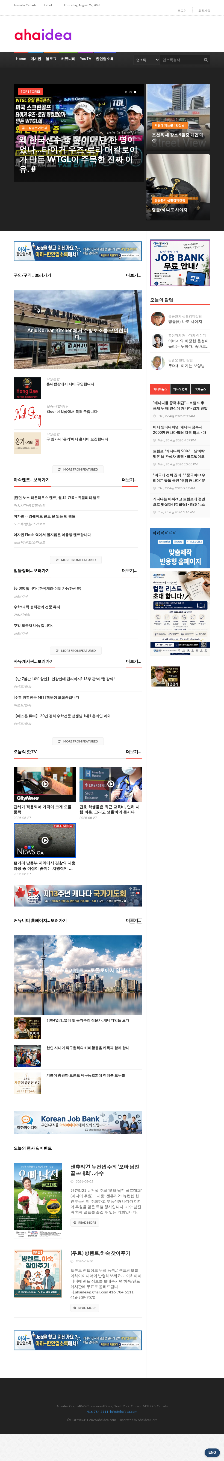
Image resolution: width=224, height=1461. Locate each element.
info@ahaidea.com (123, 1412)
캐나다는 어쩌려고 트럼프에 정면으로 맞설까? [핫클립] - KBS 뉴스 (179, 502)
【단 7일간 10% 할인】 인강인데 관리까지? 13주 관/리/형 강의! (64, 679)
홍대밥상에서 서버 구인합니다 (70, 384)
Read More (87, 1222)
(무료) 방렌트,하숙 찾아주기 (100, 1253)
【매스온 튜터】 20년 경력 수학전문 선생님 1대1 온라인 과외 (62, 716)
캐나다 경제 (180, 389)
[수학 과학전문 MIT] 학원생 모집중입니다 (46, 697)
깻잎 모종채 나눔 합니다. (33, 625)
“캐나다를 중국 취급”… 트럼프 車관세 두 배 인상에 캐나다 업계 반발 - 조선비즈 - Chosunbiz (180, 408)
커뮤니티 (68, 58)
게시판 (36, 58)
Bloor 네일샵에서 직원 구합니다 (72, 411)
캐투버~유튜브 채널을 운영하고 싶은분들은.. (81, 1022)
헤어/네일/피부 (57, 406)
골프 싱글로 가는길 (34, 127)
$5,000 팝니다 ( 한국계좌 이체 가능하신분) (47, 588)
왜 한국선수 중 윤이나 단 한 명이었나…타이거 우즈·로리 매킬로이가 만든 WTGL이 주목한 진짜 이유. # (78, 154)
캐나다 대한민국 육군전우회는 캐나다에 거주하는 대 (87, 1077)
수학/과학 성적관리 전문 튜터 (37, 607)
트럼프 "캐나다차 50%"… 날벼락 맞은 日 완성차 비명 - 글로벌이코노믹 (179, 456)
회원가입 (204, 10)
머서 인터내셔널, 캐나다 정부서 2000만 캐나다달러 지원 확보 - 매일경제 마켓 (179, 432)
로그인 (182, 10)
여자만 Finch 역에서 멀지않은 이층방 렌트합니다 (52, 534)
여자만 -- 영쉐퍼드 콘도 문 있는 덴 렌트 (44, 516)
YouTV (85, 58)
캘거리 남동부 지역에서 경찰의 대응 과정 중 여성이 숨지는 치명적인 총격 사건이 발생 (44, 868)
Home (21, 58)
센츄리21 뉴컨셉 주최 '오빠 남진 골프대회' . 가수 (104, 1169)
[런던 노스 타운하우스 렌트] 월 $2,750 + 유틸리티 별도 (57, 497)
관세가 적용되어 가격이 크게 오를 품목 (43, 809)
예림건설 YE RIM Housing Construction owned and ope (77, 974)
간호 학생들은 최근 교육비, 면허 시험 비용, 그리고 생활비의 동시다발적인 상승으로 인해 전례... (109, 812)
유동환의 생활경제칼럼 (170, 200)
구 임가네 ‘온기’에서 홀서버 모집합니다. (77, 439)
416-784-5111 (97, 1412)
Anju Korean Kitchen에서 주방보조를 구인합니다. (77, 333)
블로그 (51, 58)
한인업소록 (105, 58)
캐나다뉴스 (160, 389)
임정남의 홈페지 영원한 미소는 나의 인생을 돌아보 (86, 1050)
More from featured (80, 469)
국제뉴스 (200, 389)
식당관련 (53, 379)
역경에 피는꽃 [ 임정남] (170, 125)
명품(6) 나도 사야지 (169, 209)
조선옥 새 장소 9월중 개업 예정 (178, 137)
